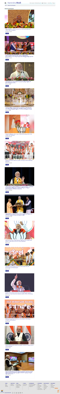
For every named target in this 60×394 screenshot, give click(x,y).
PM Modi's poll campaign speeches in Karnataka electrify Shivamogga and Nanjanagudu (17, 267)
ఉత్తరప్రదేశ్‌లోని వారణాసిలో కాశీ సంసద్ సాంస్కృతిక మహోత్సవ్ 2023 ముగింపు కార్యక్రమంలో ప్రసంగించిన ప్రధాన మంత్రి (18, 214)
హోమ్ (6, 5)
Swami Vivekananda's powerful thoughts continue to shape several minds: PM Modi (19, 345)
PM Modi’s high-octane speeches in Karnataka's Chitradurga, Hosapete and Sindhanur (18, 319)
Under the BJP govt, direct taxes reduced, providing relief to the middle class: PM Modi (18, 134)
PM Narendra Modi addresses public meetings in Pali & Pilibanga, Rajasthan (19, 161)
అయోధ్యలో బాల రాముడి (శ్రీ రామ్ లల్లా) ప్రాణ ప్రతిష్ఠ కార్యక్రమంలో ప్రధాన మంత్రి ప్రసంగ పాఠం (18, 82)
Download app (2, 392)
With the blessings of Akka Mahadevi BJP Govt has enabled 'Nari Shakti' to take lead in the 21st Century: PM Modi (18, 240)
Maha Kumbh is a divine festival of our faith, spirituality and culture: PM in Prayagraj (17, 29)
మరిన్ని (7, 33)
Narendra (14, 3)
